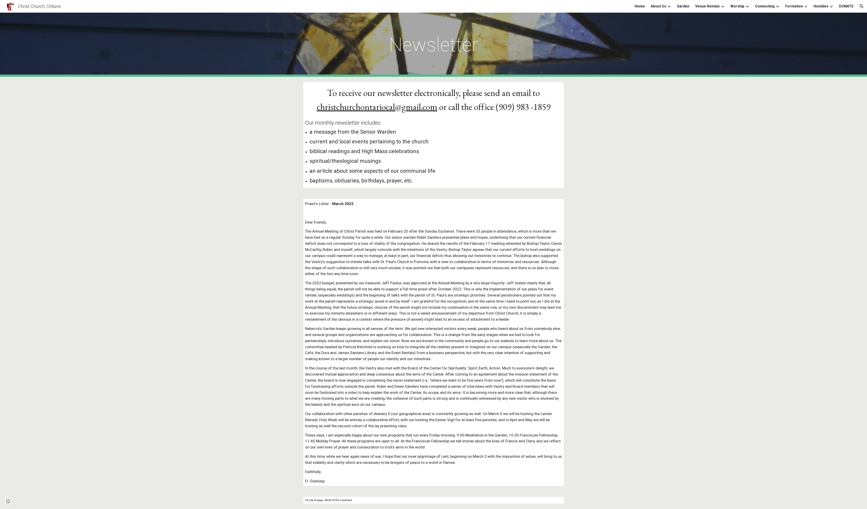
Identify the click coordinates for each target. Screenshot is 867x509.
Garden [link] (683, 6)
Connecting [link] (765, 6)
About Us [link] (658, 6)
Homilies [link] (820, 6)
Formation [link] (794, 6)
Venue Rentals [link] (707, 6)
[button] (861, 6)
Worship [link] (737, 6)
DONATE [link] (846, 6)
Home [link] (640, 6)
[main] (433, 44)
